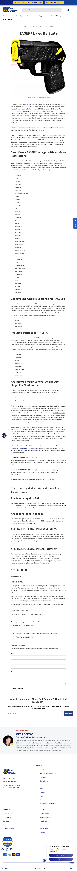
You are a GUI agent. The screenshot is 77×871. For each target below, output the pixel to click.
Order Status (44, 814)
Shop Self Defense (53, 2)
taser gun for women (19, 427)
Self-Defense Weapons (48, 773)
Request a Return (46, 817)
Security (43, 777)
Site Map (43, 832)
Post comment (18, 688)
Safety (42, 789)
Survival (42, 792)
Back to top (38, 765)
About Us (6, 814)
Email (12, 663)
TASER (35, 111)
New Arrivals (7, 19)
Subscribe (68, 713)
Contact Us (7, 817)
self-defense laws (46, 26)
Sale (41, 800)
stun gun (28, 104)
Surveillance (44, 781)
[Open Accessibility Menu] (4, 435)
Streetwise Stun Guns (47, 804)
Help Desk (43, 821)
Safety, (27, 26)
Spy (41, 785)
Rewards (6, 825)
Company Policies (46, 825)
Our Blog (6, 821)
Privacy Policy (44, 829)
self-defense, (35, 26)
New (41, 796)
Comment (14, 672)
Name (13, 654)
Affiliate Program (8, 829)
